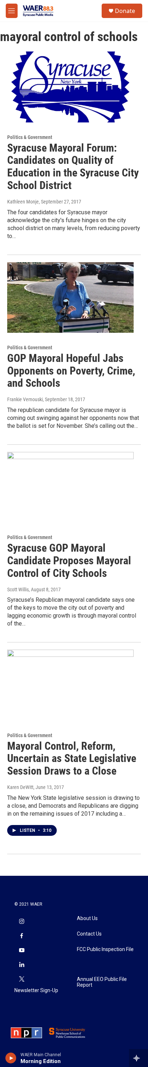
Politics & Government (29, 137)
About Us (87, 918)
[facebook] (21, 936)
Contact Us (89, 934)
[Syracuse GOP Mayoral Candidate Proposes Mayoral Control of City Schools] (70, 487)
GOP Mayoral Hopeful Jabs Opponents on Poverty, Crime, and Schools (71, 371)
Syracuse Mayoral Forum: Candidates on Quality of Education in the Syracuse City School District (73, 167)
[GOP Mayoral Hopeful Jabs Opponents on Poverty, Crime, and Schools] (70, 297)
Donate (125, 11)
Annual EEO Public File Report (102, 982)
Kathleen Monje (23, 202)
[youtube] (21, 950)
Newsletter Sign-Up (36, 990)
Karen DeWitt (20, 787)
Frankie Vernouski (25, 399)
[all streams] (138, 1058)
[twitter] (21, 979)
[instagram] (21, 922)
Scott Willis (18, 589)
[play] (10, 1058)
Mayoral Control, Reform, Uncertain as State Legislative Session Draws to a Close (71, 758)
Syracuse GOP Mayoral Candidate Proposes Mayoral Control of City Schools (69, 560)
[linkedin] (21, 965)
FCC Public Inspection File (105, 949)
